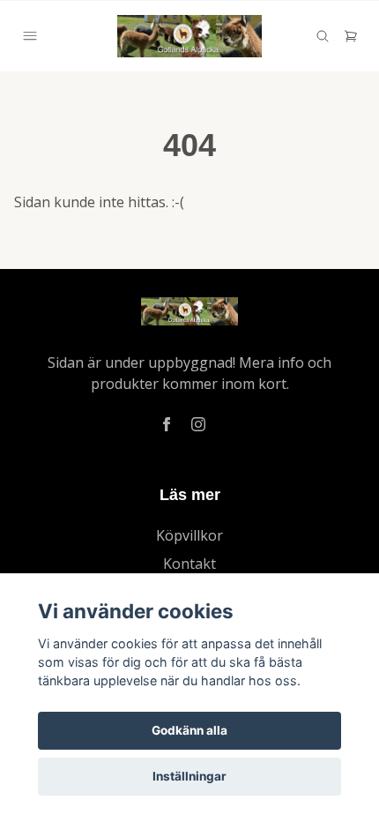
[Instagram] (198, 424)
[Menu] (30, 36)
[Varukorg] (351, 36)
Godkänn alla (189, 730)
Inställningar (189, 776)
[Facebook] (167, 424)
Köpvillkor (189, 535)
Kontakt (189, 563)
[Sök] (322, 36)
